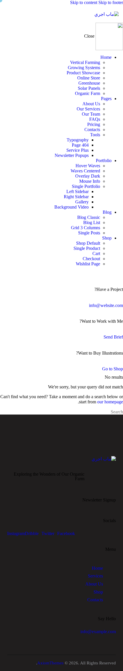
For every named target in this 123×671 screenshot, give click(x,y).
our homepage (110, 401)
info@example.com (98, 631)
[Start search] (1, 412)
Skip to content (83, 2)
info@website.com (106, 305)
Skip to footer (110, 2)
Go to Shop (112, 368)
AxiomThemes (50, 663)
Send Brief (113, 336)
